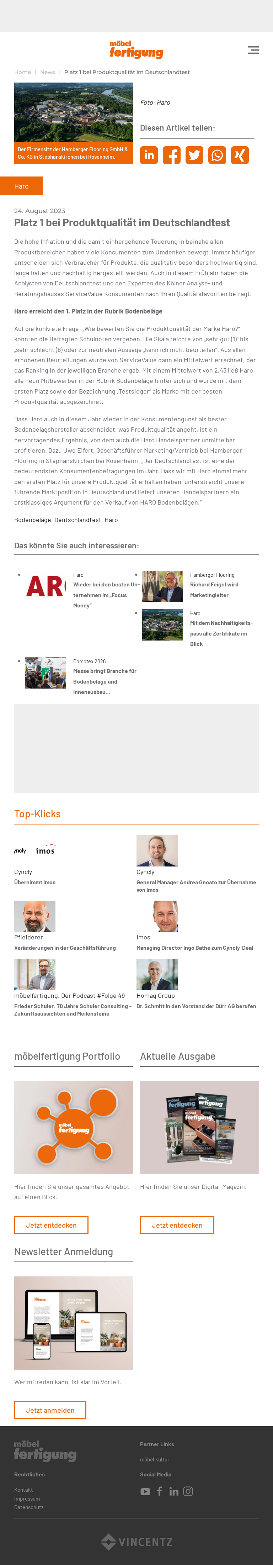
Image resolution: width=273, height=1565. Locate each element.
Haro (111, 519)
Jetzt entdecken (51, 1225)
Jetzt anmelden (50, 1410)
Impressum (27, 1498)
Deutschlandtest (77, 519)
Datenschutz (29, 1507)
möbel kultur (155, 1459)
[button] (253, 50)
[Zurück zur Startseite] (136, 50)
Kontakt (23, 1489)
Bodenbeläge (32, 519)
